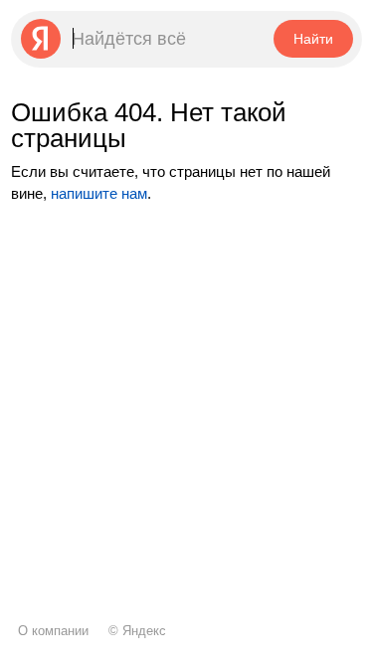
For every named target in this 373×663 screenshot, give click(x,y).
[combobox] (141, 39)
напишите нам (99, 193)
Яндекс (144, 630)
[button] (313, 39)
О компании (53, 630)
